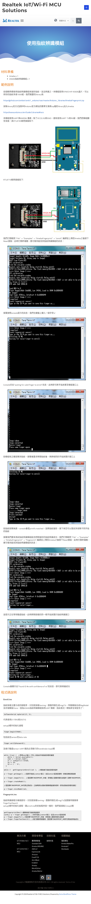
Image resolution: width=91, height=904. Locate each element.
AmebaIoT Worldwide (65, 847)
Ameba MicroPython (36, 867)
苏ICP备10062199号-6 (45, 888)
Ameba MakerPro (67, 843)
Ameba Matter (37, 871)
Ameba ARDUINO (38, 846)
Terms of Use (70, 882)
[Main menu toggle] (86, 7)
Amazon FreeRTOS (35, 856)
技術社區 (50, 840)
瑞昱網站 (64, 840)
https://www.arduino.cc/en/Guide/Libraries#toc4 (23, 112)
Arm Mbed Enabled (35, 861)
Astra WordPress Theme (67, 894)
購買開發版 (36, 840)
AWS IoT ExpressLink (36, 850)
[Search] (79, 20)
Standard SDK (37, 843)
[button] (22, 20)
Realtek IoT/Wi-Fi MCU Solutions (31, 7)
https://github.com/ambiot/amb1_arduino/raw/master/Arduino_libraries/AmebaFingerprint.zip (43, 100)
